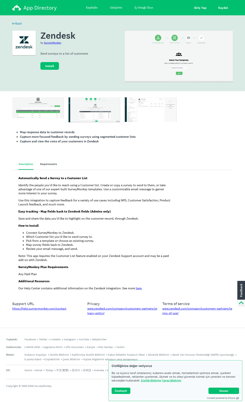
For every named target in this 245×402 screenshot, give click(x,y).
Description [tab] (26, 164)
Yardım (120, 347)
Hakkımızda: (14, 347)
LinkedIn (55, 339)
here (139, 288)
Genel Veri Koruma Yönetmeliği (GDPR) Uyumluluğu (203, 354)
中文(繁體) (62, 370)
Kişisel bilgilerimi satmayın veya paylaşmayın (110, 359)
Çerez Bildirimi (171, 380)
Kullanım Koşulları (35, 354)
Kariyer (91, 347)
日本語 (87, 370)
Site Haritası (105, 347)
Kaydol (223, 8)
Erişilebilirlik (52, 359)
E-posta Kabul (32, 359)
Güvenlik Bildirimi (158, 354)
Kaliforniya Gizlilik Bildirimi (88, 354)
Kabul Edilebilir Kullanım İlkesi (126, 354)
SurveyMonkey (52, 42)
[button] (241, 293)
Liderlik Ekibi (32, 347)
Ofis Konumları (75, 347)
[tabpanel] (122, 233)
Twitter (43, 339)
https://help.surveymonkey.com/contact (39, 309)
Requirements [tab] (48, 164)
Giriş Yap (200, 8)
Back (18, 23)
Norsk (38, 370)
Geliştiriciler (99, 339)
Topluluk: (12, 339)
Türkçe (49, 370)
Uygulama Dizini (53, 347)
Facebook (30, 339)
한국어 (76, 370)
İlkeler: (10, 355)
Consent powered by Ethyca (221, 398)
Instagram (70, 339)
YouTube (84, 339)
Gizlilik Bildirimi (151, 380)
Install (49, 66)
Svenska (99, 370)
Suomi (28, 370)
